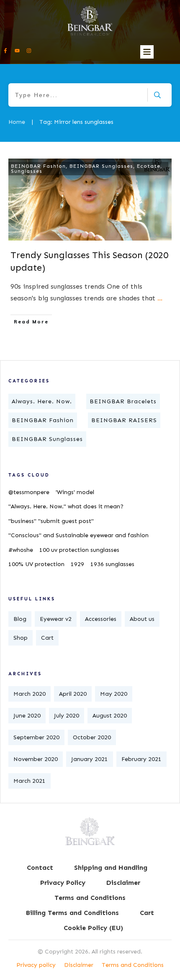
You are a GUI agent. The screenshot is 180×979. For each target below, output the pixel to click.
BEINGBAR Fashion (38, 166)
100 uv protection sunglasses (79, 550)
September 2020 (36, 737)
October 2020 (92, 737)
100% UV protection (36, 564)
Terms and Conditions (133, 965)
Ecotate (148, 166)
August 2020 (110, 715)
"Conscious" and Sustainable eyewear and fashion (78, 535)
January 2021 (89, 759)
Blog (19, 619)
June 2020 (27, 715)
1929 (77, 564)
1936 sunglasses (112, 564)
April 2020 (73, 693)
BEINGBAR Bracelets (123, 401)
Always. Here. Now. (42, 401)
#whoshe (20, 550)
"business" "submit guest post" (51, 521)
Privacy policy (36, 965)
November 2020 (35, 759)
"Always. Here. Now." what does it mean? (65, 506)
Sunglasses (26, 171)
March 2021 (29, 780)
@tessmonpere (28, 492)
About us (142, 619)
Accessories (100, 619)
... (159, 298)
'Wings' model (75, 492)
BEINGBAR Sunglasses (101, 166)
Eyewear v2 (56, 619)
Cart (47, 637)
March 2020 (29, 693)
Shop (20, 637)
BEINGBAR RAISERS (124, 420)
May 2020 (113, 693)
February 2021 (141, 759)
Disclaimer (78, 965)
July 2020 (66, 715)
